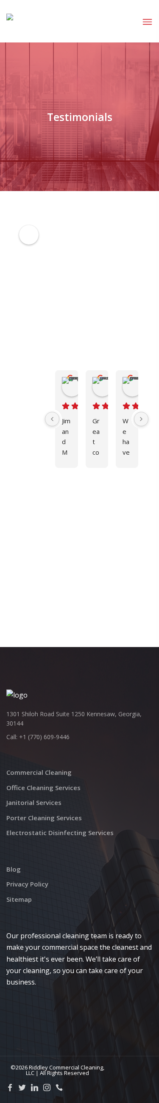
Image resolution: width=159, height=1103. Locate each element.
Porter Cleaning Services (44, 817)
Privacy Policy (27, 884)
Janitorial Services (33, 802)
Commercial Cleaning (39, 772)
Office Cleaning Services (43, 787)
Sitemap (19, 899)
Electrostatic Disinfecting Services (60, 832)
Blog (13, 869)
